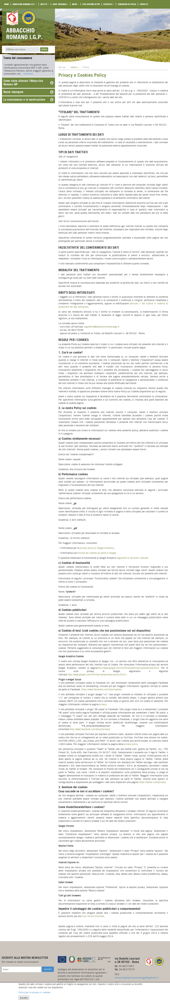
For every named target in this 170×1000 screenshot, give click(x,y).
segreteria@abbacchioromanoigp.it (101, 326)
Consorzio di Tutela (127, 4)
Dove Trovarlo (60, 4)
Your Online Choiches (93, 916)
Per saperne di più (91, 4)
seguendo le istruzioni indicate (132, 558)
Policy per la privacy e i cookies (34, 992)
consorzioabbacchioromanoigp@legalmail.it (137, 977)
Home (6, 4)
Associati (108, 4)
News (75, 4)
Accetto (24, 998)
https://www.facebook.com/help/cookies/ (101, 689)
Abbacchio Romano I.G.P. (24, 4)
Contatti (144, 4)
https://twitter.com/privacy (152, 782)
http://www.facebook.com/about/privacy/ (90, 729)
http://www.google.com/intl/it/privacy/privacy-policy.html (96, 674)
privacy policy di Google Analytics (97, 548)
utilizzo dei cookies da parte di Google (97, 553)
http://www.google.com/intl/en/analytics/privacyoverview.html (128, 668)
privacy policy (131, 744)
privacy (102, 704)
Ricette (44, 4)
